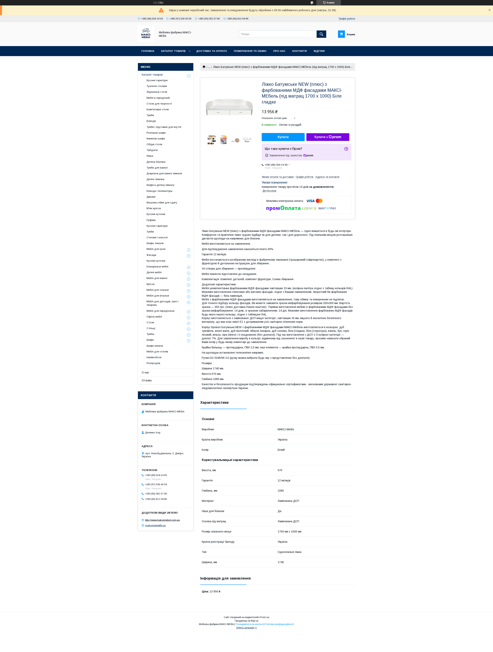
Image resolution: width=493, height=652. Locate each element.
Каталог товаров (152, 74)
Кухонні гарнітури (157, 80)
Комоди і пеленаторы (159, 191)
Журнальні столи (157, 91)
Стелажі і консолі (157, 237)
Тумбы (150, 334)
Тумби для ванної (157, 167)
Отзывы (147, 380)
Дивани (151, 196)
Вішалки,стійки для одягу (162, 202)
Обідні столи (154, 144)
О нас (145, 372)
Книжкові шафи (156, 138)
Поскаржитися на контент (249, 624)
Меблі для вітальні (158, 295)
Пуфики (151, 220)
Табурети (152, 150)
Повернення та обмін (250, 51)
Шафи (150, 339)
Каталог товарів (173, 51)
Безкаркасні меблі (157, 266)
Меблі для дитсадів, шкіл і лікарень (163, 303)
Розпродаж (153, 363)
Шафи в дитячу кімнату (160, 185)
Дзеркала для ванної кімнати (164, 173)
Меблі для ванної (157, 278)
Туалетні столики (157, 86)
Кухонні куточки (156, 214)
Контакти (299, 51)
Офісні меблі (154, 316)
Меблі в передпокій (158, 97)
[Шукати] (321, 34)
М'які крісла (154, 208)
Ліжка (150, 155)
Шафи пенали (155, 345)
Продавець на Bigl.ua (246, 620)
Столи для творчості (159, 103)
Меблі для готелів (157, 351)
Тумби (150, 115)
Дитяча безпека (156, 161)
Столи (150, 322)
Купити (283, 137)
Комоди (151, 121)
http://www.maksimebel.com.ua (162, 519)
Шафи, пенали (155, 243)
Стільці (151, 328)
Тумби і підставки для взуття (164, 127)
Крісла (150, 284)
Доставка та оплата (211, 51)
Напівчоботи (154, 357)
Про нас (279, 51)
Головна (147, 51)
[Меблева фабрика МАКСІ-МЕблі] (146, 41)
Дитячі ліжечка (155, 179)
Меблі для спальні (158, 289)
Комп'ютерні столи (158, 109)
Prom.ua (264, 617)
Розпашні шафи (156, 132)
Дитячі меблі (154, 272)
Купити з (321, 137)
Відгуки (319, 51)
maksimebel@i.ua (155, 525)
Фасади (151, 255)
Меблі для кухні (156, 249)
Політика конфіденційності (279, 624)
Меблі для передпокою (160, 310)
